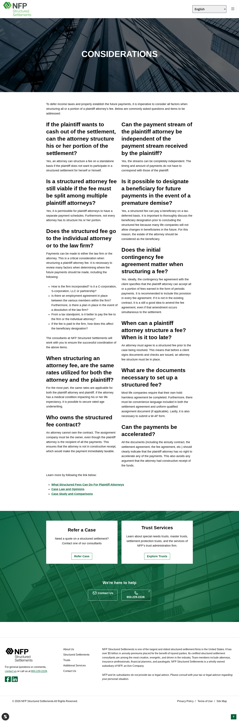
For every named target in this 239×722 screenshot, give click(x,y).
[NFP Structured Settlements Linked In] (15, 679)
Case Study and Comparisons (72, 493)
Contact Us (69, 671)
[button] (233, 716)
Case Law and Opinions (67, 489)
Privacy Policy (185, 701)
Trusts (66, 660)
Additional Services (74, 665)
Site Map (222, 701)
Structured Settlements (76, 654)
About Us (68, 649)
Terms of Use (205, 701)
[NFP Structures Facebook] (8, 679)
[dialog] (5, 716)
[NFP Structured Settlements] (17, 9)
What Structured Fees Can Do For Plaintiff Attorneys (87, 484)
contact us (11, 671)
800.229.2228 (39, 671)
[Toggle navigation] (233, 9)
